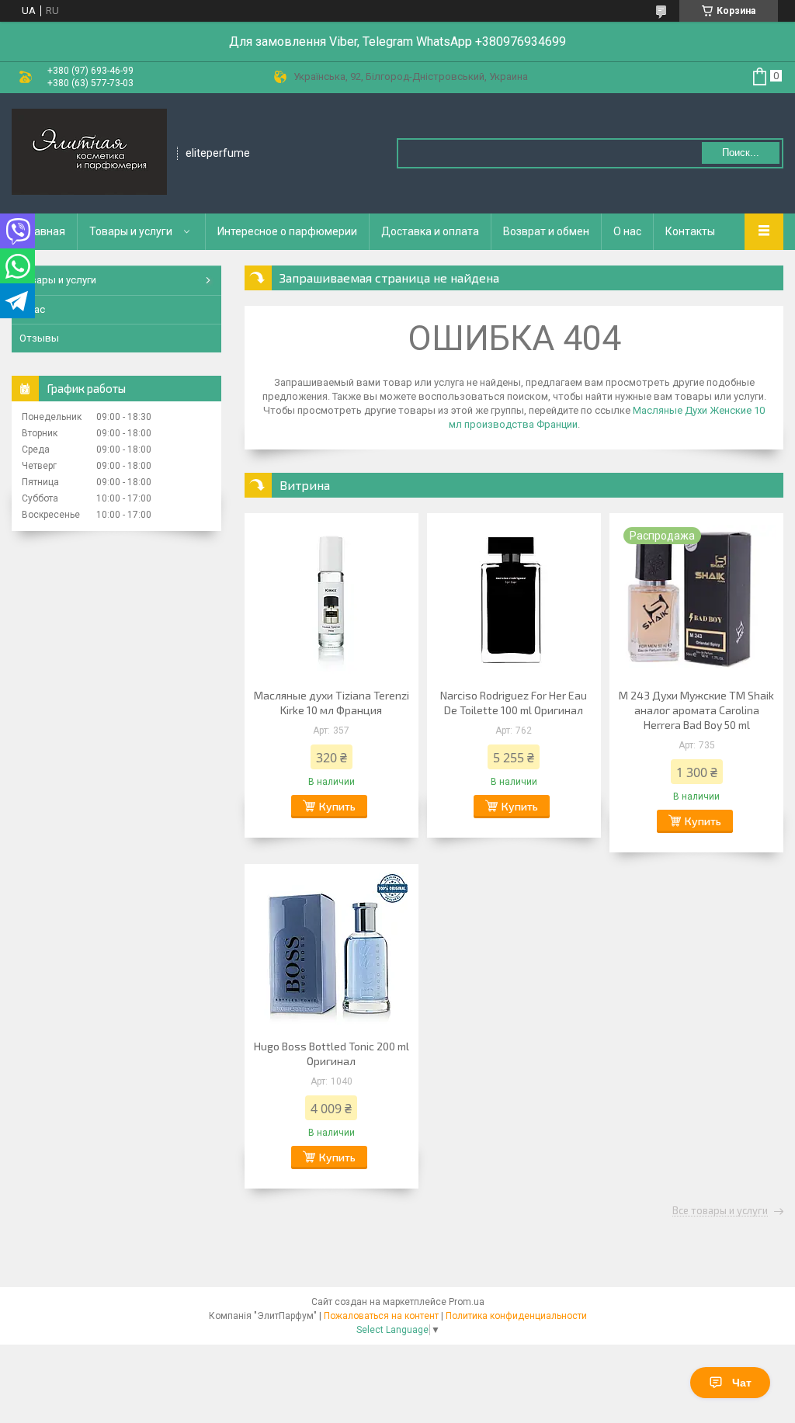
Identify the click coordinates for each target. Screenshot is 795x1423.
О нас (627, 231)
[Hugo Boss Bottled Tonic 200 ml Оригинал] (331, 949)
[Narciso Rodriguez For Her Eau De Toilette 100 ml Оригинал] (514, 598)
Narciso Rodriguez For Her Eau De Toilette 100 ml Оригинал (513, 703)
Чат (742, 1382)
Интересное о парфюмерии (287, 231)
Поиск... (740, 152)
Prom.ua (466, 1301)
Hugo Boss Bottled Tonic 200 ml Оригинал (331, 1053)
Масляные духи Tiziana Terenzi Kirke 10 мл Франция (331, 703)
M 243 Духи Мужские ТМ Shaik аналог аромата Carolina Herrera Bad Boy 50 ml (696, 710)
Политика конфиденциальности (516, 1315)
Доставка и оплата (430, 231)
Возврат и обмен (546, 231)
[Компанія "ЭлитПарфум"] (89, 153)
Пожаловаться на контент (381, 1315)
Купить (337, 806)
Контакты (690, 231)
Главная (44, 231)
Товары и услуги (130, 231)
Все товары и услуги (720, 1211)
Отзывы (39, 338)
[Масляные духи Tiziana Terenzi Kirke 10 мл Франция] (331, 598)
